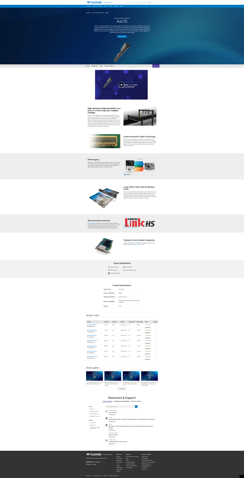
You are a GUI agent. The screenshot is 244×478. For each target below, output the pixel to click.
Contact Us (144, 469)
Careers (127, 460)
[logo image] (99, 2)
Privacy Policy (89, 475)
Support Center (145, 456)
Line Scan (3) (92, 422)
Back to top (242, 476)
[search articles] (136, 406)
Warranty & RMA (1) (94, 413)
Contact (121, 6)
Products (88, 6)
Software (118, 471)
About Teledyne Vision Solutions (132, 456)
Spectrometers (119, 469)
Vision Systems (119, 467)
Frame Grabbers (119, 462)
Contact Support (136, 401)
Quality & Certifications (130, 462)
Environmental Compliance (131, 465)
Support (110, 6)
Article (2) (92, 409)
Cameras (88, 12)
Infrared (118, 465)
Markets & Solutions (97, 6)
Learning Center (129, 467)
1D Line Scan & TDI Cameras (98, 12)
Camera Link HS (94, 223)
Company (116, 6)
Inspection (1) (93, 425)
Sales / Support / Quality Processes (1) (95, 428)
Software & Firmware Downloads (148, 462)
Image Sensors (119, 458)
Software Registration (146, 463)
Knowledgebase (107, 401)
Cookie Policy (105, 475)
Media (101, 65)
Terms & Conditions (97, 475)
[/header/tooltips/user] (127, 2)
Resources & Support (109, 65)
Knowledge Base (145, 458)
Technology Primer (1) (94, 411)
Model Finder (94, 65)
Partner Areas (144, 467)
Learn (105, 6)
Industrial (93, 462)
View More (122, 388)
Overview (88, 65)
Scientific (98, 462)
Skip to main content (122, 1)
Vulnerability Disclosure (146, 465)
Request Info (156, 65)
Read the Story (112, 414)
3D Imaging (118, 460)
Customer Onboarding (130, 463)
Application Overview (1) (95, 416)
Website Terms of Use (114, 475)
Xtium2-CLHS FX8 (136, 243)
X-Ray (117, 463)
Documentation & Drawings (121, 401)
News (127, 458)
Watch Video (122, 36)
